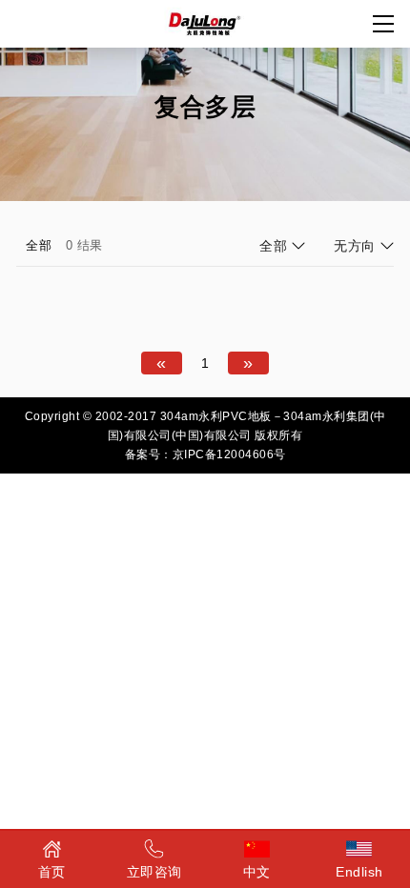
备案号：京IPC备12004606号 (205, 454)
